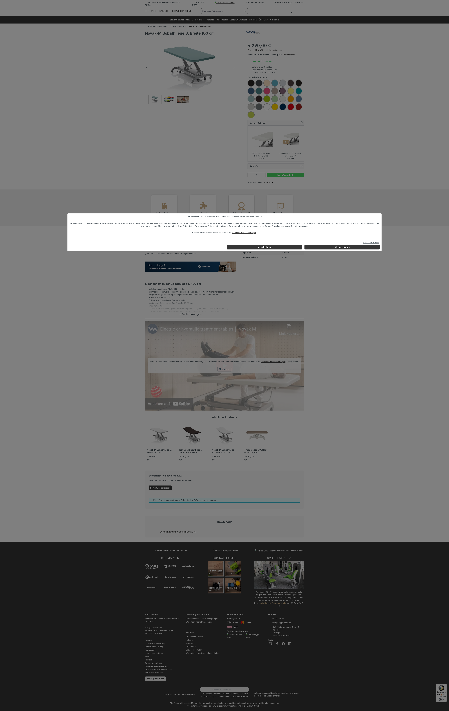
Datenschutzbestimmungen (244, 232)
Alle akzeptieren (342, 247)
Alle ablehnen (264, 247)
